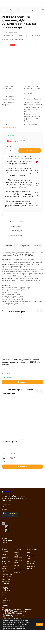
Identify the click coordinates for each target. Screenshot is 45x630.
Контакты (17, 566)
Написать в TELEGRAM (31, 568)
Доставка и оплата (18, 561)
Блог (28, 553)
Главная (4, 10)
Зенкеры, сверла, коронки (5, 568)
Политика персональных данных (7, 540)
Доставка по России (17, 222)
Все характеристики (9, 128)
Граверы (5, 558)
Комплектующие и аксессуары (7, 575)
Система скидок (16, 231)
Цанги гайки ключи (6, 562)
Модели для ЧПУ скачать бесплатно (6, 581)
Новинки (17, 572)
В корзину (29, 150)
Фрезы (12, 10)
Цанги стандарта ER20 (10, 442)
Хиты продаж (19, 569)
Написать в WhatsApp (31, 562)
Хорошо (39, 624)
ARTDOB (4, 509)
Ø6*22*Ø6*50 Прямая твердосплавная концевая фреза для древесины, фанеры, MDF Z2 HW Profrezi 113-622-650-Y (21, 362)
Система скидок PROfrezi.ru (18, 555)
